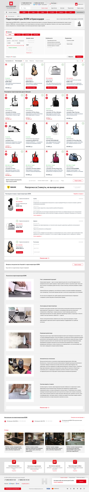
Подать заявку (78, 180)
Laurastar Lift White (10, 111)
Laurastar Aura (9, 139)
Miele (42, 12)
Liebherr (61, 12)
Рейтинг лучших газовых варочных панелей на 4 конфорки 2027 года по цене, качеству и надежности (34, 443)
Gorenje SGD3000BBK (72, 167)
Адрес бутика (54, 8)
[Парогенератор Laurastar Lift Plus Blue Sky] (75, 128)
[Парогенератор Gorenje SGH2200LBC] (55, 128)
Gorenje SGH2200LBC (52, 139)
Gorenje (18, 34)
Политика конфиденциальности (36, 488)
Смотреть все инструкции (77, 417)
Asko (33, 12)
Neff (71, 12)
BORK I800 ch (29, 80)
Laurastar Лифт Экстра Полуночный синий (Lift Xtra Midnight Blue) (74, 111)
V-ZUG (52, 12)
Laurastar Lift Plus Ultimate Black (53, 111)
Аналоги (20, 210)
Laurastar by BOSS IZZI (32, 139)
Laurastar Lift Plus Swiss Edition (32, 111)
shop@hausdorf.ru (25, 483)
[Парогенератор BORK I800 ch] (34, 69)
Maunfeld (36, 34)
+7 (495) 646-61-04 (26, 3)
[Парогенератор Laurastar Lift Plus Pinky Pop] (55, 156)
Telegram (36, 4)
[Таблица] (82, 60)
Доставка (62, 8)
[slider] (7, 45)
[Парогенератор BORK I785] (55, 69)
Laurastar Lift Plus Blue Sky (73, 139)
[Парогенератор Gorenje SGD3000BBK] (75, 156)
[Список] (80, 60)
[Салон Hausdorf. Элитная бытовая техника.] (6, 16)
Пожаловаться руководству (12, 488)
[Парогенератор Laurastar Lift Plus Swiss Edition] (34, 100)
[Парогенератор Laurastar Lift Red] (14, 156)
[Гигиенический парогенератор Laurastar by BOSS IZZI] (34, 128)
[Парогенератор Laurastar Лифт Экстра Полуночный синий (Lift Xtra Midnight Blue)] (75, 100)
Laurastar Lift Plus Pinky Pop (54, 167)
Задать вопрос (77, 264)
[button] (8, 69)
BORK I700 (73, 80)
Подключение (70, 8)
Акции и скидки (45, 8)
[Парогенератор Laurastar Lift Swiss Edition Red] (34, 156)
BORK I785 (49, 80)
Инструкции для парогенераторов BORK (15, 417)
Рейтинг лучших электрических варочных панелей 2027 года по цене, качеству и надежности (14, 443)
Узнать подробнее (58, 482)
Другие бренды (80, 12)
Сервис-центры (80, 8)
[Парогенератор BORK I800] (14, 69)
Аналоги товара (32, 87)
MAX (40, 4)
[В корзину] (21, 88)
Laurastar (27, 34)
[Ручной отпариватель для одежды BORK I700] (75, 69)
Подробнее (14, 470)
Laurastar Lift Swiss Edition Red (33, 167)
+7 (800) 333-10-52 (39, 3)
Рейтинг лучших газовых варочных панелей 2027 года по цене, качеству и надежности (54, 443)
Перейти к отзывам (78, 193)
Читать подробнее (37, 215)
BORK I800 (8, 80)
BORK (24, 12)
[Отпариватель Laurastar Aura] (14, 128)
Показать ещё (43, 258)
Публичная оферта (81, 477)
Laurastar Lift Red (10, 167)
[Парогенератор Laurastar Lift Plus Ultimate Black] (55, 100)
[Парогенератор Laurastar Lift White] (14, 100)
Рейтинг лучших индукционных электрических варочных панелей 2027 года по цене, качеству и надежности (75, 443)
